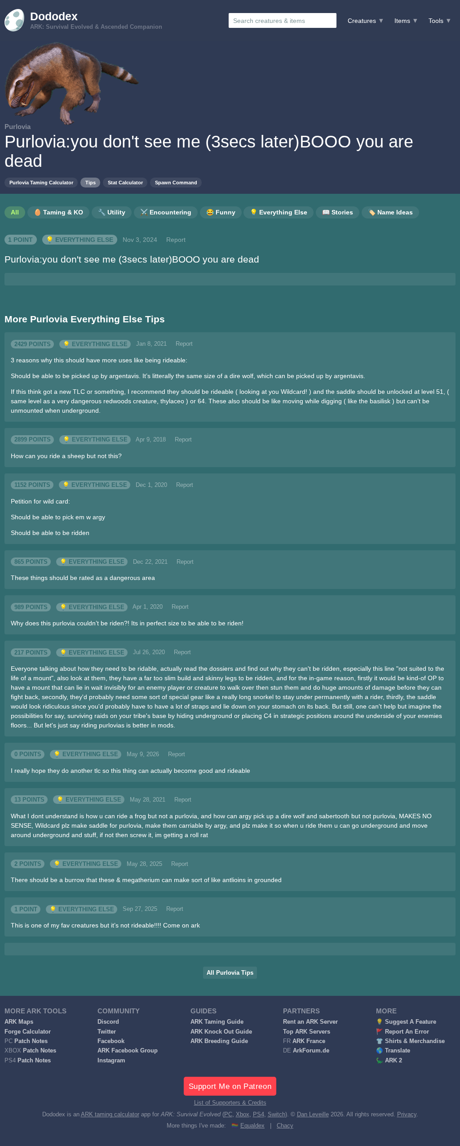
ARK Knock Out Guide (221, 1032)
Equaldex (252, 1126)
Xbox (242, 1114)
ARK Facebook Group (127, 1051)
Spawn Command (176, 182)
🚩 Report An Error (402, 1032)
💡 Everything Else (79, 239)
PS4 (258, 1114)
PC (228, 1114)
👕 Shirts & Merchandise (410, 1041)
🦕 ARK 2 (389, 1060)
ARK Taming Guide (216, 1022)
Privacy (406, 1114)
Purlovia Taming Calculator (41, 182)
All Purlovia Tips (230, 973)
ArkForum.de (311, 1051)
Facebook (110, 1041)
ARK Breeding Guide (219, 1041)
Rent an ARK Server (310, 1022)
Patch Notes (31, 1041)
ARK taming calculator (110, 1114)
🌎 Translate (393, 1051)
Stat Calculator (125, 182)
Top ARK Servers (306, 1032)
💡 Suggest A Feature (406, 1022)
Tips (90, 182)
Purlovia (17, 126)
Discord (108, 1022)
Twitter (106, 1032)
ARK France (308, 1041)
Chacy (285, 1126)
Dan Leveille (313, 1114)
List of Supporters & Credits (230, 1103)
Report (176, 239)
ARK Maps (18, 1022)
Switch (276, 1114)
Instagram (111, 1060)
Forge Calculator (27, 1032)
